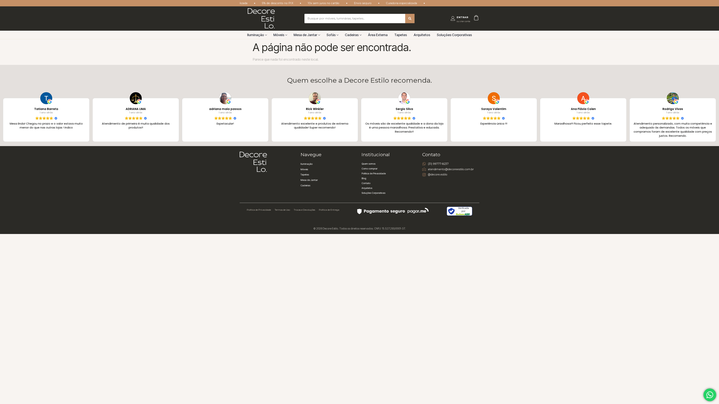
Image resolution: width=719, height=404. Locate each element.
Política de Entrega (329, 209)
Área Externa (378, 35)
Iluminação (255, 35)
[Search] (410, 18)
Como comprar (369, 168)
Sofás (331, 35)
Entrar (462, 17)
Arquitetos (422, 35)
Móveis (278, 35)
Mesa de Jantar (305, 35)
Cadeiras (352, 35)
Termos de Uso (282, 209)
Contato (366, 183)
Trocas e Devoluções (304, 209)
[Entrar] (453, 18)
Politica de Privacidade (374, 173)
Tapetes (400, 35)
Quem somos (368, 163)
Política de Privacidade (259, 209)
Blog (364, 178)
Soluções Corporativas (454, 35)
